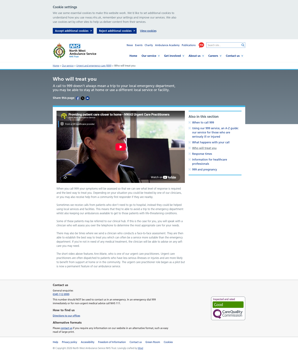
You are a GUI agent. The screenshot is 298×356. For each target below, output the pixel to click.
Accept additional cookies (71, 31)
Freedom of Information (112, 342)
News (130, 45)
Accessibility (87, 342)
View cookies (148, 31)
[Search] (243, 45)
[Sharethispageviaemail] (87, 98)
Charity (149, 45)
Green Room (152, 342)
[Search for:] (223, 45)
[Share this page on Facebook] (77, 98)
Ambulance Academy (167, 45)
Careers (213, 56)
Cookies (168, 342)
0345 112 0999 (61, 294)
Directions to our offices (66, 315)
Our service (149, 56)
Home (133, 56)
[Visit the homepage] (74, 50)
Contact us (233, 56)
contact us (66, 328)
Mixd (140, 348)
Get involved (172, 56)
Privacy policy (69, 342)
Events (138, 45)
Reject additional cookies (115, 31)
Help (55, 342)
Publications (189, 45)
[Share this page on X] (82, 98)
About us (195, 56)
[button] (201, 45)
